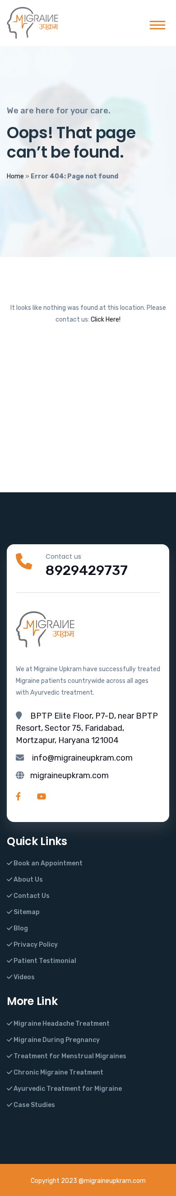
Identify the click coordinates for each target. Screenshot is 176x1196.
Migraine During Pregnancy (56, 1040)
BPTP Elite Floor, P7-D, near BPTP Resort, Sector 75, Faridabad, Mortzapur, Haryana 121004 (87, 728)
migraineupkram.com (69, 775)
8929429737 (87, 570)
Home (15, 176)
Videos (23, 977)
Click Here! (105, 319)
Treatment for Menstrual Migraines (69, 1056)
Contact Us (31, 896)
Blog (20, 928)
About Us (27, 879)
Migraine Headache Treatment (61, 1024)
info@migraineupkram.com (82, 758)
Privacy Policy (35, 944)
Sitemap (26, 912)
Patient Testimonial (44, 961)
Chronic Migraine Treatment (57, 1072)
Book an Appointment (47, 863)
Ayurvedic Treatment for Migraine (67, 1089)
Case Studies (33, 1105)
